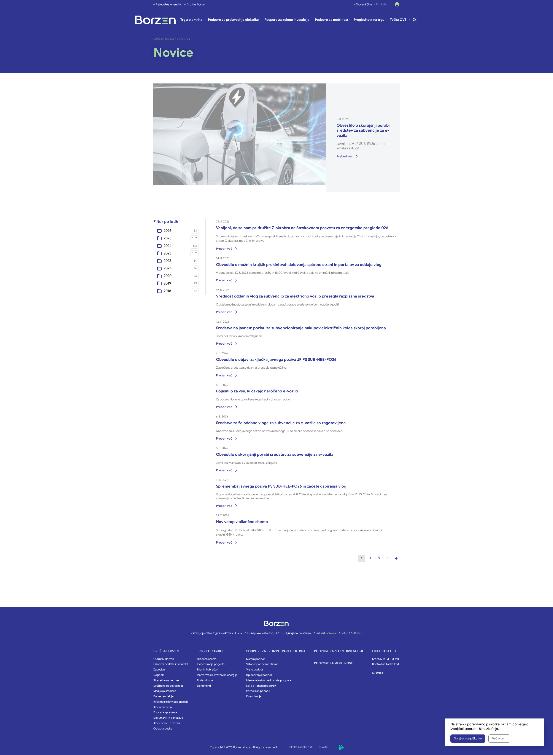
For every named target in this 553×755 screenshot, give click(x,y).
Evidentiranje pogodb (210, 664)
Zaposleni (159, 669)
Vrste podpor (254, 669)
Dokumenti (204, 686)
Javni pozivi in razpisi (166, 723)
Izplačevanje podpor (259, 675)
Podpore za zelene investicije (339, 651)
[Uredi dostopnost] (397, 4)
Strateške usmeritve (166, 680)
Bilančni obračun (207, 669)
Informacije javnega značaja (170, 702)
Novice (378, 673)
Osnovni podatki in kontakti (171, 664)
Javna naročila (162, 707)
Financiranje (253, 696)
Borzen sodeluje (163, 696)
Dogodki (158, 675)
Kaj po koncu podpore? (261, 686)
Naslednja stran (396, 558)
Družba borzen (166, 651)
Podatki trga (205, 680)
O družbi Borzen (163, 659)
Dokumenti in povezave (168, 718)
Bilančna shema (206, 659)
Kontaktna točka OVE (386, 664)
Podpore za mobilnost (333, 663)
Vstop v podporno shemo (262, 664)
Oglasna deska (162, 728)
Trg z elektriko (210, 651)
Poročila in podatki (258, 691)
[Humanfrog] (341, 747)
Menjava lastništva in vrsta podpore (268, 680)
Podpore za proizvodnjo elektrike (276, 651)
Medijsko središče (164, 691)
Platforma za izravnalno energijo (217, 675)
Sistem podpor (255, 659)
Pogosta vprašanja (165, 712)
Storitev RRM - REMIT (385, 659)
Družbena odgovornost (168, 686)
